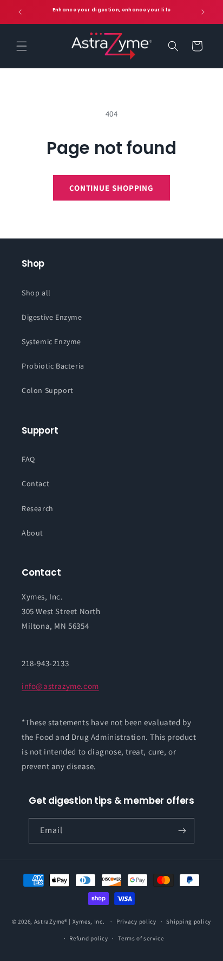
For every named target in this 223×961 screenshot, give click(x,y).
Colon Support (48, 390)
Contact (35, 483)
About (32, 533)
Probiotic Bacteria (53, 366)
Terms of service (140, 938)
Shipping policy (188, 921)
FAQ (28, 459)
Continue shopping (111, 188)
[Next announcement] (203, 12)
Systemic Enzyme (51, 341)
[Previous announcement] (20, 12)
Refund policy (88, 938)
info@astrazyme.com (60, 686)
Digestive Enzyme (52, 317)
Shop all (36, 293)
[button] (22, 46)
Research (38, 508)
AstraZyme (49, 921)
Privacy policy (136, 921)
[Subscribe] (182, 830)
